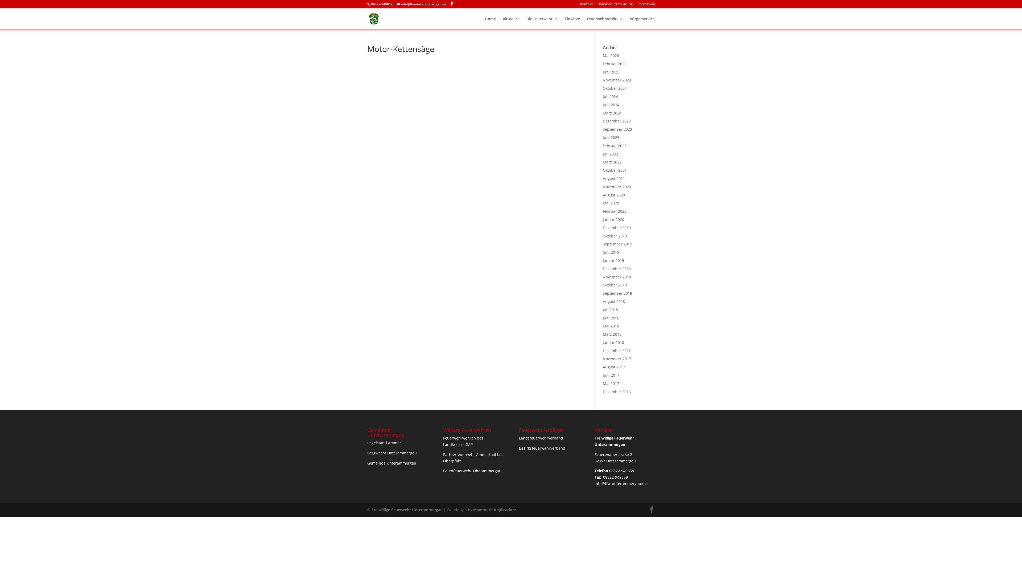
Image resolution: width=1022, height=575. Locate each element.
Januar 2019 (613, 260)
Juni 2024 (611, 104)
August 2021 (614, 178)
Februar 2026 (615, 63)
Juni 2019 (611, 252)
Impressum (646, 4)
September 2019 (617, 244)
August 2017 (614, 366)
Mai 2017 (611, 383)
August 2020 (614, 195)
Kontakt (586, 4)
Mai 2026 (611, 55)
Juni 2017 (611, 375)
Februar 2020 (615, 211)
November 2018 (617, 277)
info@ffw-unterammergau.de (621, 483)
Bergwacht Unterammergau (392, 452)
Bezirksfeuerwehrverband (542, 448)
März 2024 (612, 113)
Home (490, 19)
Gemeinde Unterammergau (391, 463)
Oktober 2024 (615, 88)
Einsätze (572, 19)
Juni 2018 (611, 318)
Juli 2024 (610, 96)
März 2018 (612, 334)
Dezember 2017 (617, 350)
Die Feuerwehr (539, 19)
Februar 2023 (615, 145)
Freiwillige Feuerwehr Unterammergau (407, 509)
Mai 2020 (611, 203)
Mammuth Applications (495, 509)
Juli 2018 (610, 309)
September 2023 (617, 129)
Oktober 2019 (615, 236)
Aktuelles (511, 19)
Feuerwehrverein (602, 19)
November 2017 (617, 358)
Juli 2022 (610, 154)
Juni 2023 (611, 137)
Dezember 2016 (617, 391)
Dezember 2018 (617, 268)
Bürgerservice (642, 19)
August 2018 (614, 301)
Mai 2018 (611, 325)
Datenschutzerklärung (615, 4)
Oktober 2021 (615, 170)
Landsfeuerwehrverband (541, 438)
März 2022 (612, 162)
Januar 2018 (613, 342)
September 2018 (617, 293)
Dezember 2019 (617, 227)
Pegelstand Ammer (384, 442)
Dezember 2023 (617, 121)
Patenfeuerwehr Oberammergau (472, 470)
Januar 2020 (613, 219)
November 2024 (617, 80)
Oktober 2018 (615, 285)
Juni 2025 (611, 72)
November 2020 (617, 186)
